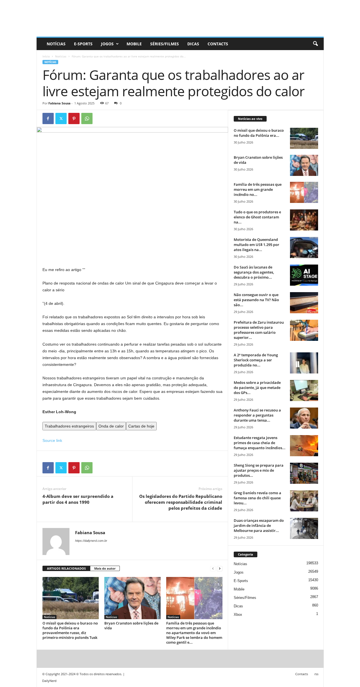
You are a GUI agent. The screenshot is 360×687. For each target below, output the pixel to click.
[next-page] (219, 569)
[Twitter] (61, 118)
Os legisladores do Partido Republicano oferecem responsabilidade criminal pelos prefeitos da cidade (180, 502)
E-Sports (83, 43)
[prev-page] (213, 569)
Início (46, 56)
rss (316, 674)
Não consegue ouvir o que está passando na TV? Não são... (256, 299)
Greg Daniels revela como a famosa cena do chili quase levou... (257, 497)
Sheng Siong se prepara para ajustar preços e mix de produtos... (259, 470)
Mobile (134, 43)
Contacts (218, 43)
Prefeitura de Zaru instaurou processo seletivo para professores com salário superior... (259, 330)
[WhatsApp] (87, 118)
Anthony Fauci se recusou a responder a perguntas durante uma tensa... (257, 415)
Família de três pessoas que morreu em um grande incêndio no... (258, 189)
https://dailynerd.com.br (91, 540)
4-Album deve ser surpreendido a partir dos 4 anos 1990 (77, 499)
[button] (315, 44)
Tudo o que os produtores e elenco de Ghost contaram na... (257, 217)
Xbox (238, 614)
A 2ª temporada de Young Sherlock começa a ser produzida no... (256, 360)
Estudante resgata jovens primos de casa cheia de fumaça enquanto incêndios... (259, 442)
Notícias (56, 43)
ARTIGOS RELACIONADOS (66, 568)
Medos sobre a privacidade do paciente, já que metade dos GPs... (257, 387)
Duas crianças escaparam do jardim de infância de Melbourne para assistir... (259, 525)
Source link (52, 440)
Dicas (193, 43)
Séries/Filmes (164, 43)
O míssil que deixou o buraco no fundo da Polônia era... (259, 133)
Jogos (107, 43)
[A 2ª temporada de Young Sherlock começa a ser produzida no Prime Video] (304, 362)
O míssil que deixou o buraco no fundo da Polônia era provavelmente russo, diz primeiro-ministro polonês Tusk (70, 630)
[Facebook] (48, 118)
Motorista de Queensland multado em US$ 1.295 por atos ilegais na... (256, 244)
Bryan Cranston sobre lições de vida (131, 625)
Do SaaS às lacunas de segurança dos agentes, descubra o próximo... (254, 272)
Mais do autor (105, 568)
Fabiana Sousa (59, 103)
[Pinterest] (74, 118)
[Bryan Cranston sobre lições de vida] (132, 598)
